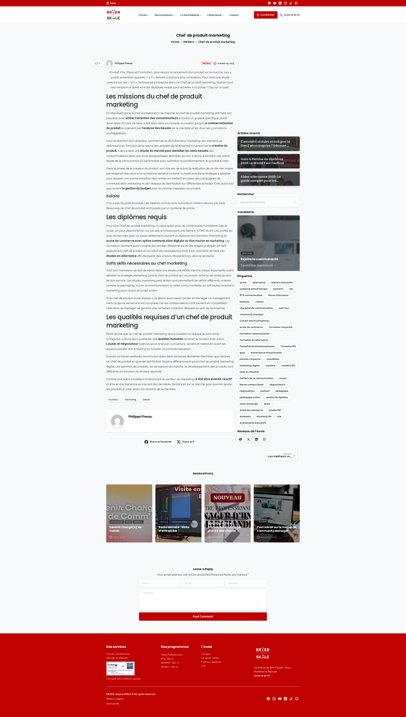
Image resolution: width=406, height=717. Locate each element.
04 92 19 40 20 (292, 14)
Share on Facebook (160, 441)
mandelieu (273, 359)
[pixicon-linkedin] (285, 698)
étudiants (245, 416)
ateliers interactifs (282, 282)
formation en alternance (254, 340)
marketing (130, 399)
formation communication (254, 333)
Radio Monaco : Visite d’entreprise (174, 529)
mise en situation (249, 372)
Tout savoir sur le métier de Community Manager (276, 529)
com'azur (284, 308)
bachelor (278, 289)
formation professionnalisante (257, 346)
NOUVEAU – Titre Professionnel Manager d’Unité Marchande (225, 527)
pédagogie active (250, 397)
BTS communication (251, 295)
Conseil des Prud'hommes (254, 321)
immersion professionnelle (266, 352)
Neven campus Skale (252, 384)
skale (267, 404)
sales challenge (249, 404)
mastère (270, 365)
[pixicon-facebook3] (268, 698)
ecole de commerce (251, 327)
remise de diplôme (277, 397)
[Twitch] (296, 3)
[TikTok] (290, 3)
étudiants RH (264, 416)
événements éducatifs (253, 423)
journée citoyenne (250, 359)
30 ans (243, 282)
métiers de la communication (256, 378)
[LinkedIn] (280, 3)
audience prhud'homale (253, 289)
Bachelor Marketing (209, 235)
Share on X (188, 441)
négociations (247, 391)
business (113, 399)
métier (146, 399)
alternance (258, 282)
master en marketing (209, 240)
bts (291, 289)
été (279, 416)
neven (282, 378)
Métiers (188, 41)
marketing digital (250, 365)
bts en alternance (278, 295)
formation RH (288, 346)
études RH (275, 410)
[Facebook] (269, 3)
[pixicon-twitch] (297, 698)
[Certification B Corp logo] (120, 668)
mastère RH (288, 365)
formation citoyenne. (281, 327)
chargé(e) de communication (256, 308)
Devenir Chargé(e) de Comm (125, 529)
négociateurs (277, 384)
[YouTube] (274, 3)
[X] (248, 439)
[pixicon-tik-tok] (291, 698)
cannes (259, 301)
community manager (252, 314)
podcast (265, 391)
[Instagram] (285, 3)
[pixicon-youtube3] (280, 698)
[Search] (295, 202)
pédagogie (281, 391)
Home (175, 41)
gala (242, 352)
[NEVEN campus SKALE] (277, 654)
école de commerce (120, 240)
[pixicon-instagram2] (274, 698)
